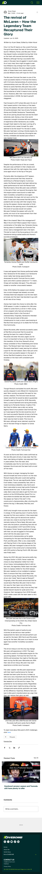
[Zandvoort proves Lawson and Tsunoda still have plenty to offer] (21, 772)
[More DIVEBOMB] (35, 854)
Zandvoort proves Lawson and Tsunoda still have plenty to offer (21, 787)
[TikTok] (15, 841)
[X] (8, 841)
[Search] (32, 2)
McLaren (12, 737)
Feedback (6, 864)
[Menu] (38, 2)
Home (5, 847)
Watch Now (7, 852)
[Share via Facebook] (5, 748)
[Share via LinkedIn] (14, 748)
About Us (6, 849)
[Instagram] (5, 841)
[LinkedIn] (18, 841)
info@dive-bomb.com (9, 862)
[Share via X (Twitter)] (9, 748)
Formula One (8, 741)
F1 (5, 737)
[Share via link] (19, 748)
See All (36, 758)
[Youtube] (11, 841)
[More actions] (37, 12)
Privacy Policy (7, 866)
